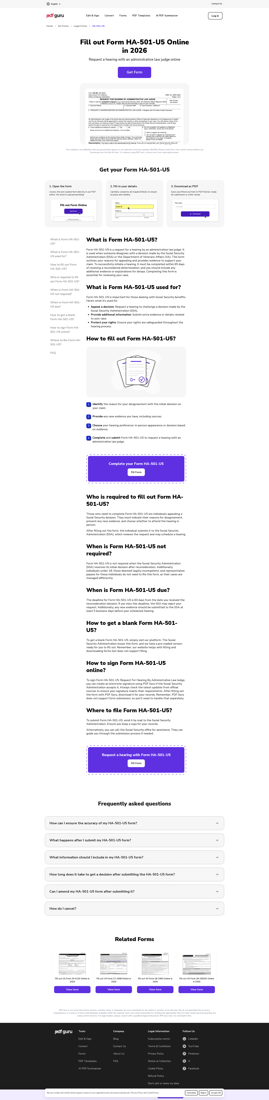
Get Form (134, 72)
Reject (204, 1093)
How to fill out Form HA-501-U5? (63, 267)
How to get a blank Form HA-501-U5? (62, 317)
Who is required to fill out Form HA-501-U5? (64, 279)
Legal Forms (80, 26)
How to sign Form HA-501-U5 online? (64, 330)
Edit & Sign (92, 15)
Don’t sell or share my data (163, 1083)
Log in (215, 16)
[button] (53, 4)
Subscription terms (159, 1038)
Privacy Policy (137, 1093)
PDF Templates (141, 15)
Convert (109, 15)
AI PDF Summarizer (167, 15)
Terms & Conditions (159, 1046)
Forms (123, 15)
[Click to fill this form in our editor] (134, 114)
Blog (116, 1038)
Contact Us (217, 4)
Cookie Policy (152, 1093)
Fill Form (136, 472)
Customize (191, 1093)
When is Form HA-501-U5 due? (65, 305)
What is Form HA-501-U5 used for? (65, 254)
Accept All (216, 1093)
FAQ (53, 353)
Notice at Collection (159, 1061)
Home (50, 26)
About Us (118, 1053)
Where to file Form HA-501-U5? (65, 342)
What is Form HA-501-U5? (65, 241)
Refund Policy (156, 1076)
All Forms (63, 26)
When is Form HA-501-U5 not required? (65, 292)
